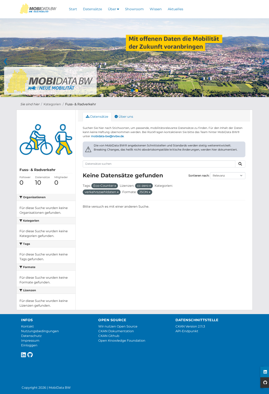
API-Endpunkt (186, 331)
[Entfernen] (115, 186)
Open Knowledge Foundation (121, 340)
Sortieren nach (198, 175)
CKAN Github (108, 336)
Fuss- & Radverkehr (80, 104)
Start (73, 9)
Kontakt (27, 326)
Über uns (125, 116)
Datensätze (92, 9)
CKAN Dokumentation (116, 331)
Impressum (30, 340)
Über (112, 9)
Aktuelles (175, 9)
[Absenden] (240, 163)
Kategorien (52, 104)
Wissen (156, 9)
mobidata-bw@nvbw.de (107, 136)
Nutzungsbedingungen (40, 331)
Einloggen (29, 345)
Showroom (134, 9)
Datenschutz (31, 336)
